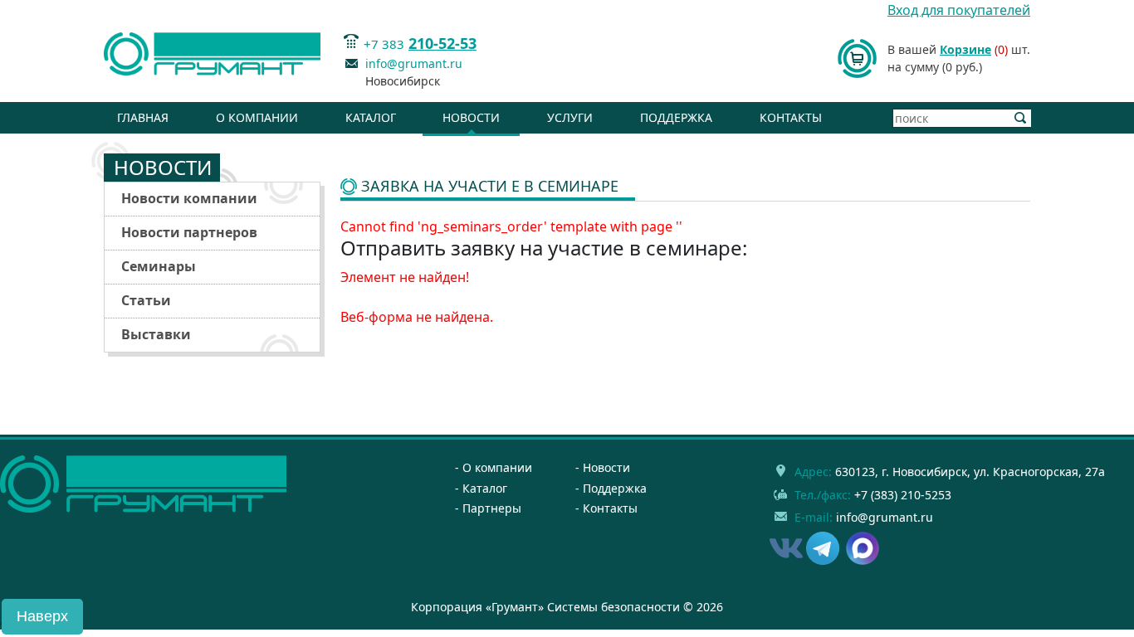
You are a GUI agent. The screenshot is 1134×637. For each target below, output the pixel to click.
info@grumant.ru (413, 63)
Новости (471, 117)
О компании (257, 117)
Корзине (965, 49)
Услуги (570, 117)
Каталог (370, 117)
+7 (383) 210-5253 (902, 495)
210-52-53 (442, 43)
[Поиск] (1020, 118)
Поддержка (676, 117)
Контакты (791, 117)
